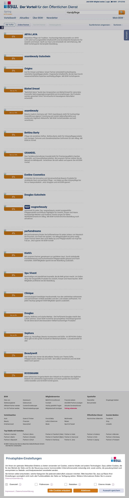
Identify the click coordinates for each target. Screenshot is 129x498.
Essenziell (14, 484)
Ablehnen (85, 490)
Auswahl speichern (111, 490)
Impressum (9, 491)
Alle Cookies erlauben (59, 490)
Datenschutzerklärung (14, 478)
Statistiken (73, 484)
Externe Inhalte (105, 484)
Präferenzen (44, 484)
